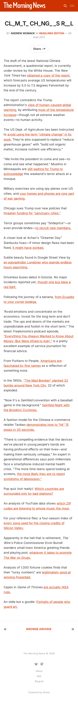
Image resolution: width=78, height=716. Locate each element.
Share (37, 48)
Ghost (46, 692)
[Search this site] (65, 6)
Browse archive (39, 629)
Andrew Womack (23, 33)
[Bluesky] (36, 664)
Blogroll (39, 681)
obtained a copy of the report (48, 75)
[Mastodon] (41, 664)
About (39, 670)
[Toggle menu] (72, 6)
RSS (39, 676)
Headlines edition (51, 33)
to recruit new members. (53, 228)
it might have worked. (28, 248)
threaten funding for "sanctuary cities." (32, 213)
